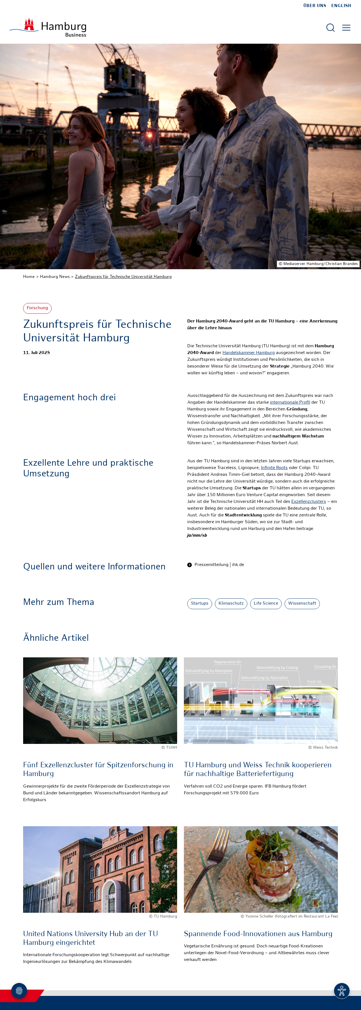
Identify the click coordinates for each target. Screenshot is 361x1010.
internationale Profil (290, 403)
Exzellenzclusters (308, 502)
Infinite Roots (274, 468)
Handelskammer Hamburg (249, 353)
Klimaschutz (231, 604)
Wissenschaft (302, 604)
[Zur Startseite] (48, 27)
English (341, 6)
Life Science (266, 604)
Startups (199, 604)
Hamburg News (55, 277)
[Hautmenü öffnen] (346, 28)
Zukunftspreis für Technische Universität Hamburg (123, 277)
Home (29, 277)
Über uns (314, 6)
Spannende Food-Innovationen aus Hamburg (258, 934)
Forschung (37, 308)
